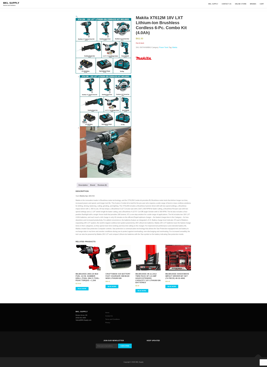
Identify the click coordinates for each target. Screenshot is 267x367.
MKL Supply (11, 3)
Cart (262, 4)
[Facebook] (151, 346)
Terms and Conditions (112, 319)
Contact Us (226, 4)
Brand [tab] (92, 185)
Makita (174, 47)
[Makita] (143, 58)
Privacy (107, 322)
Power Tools (163, 47)
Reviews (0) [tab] (102, 185)
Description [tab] (83, 185)
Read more (82, 288)
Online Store (240, 4)
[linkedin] (156, 346)
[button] (77, 16)
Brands (253, 4)
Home (107, 312)
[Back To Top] (258, 357)
